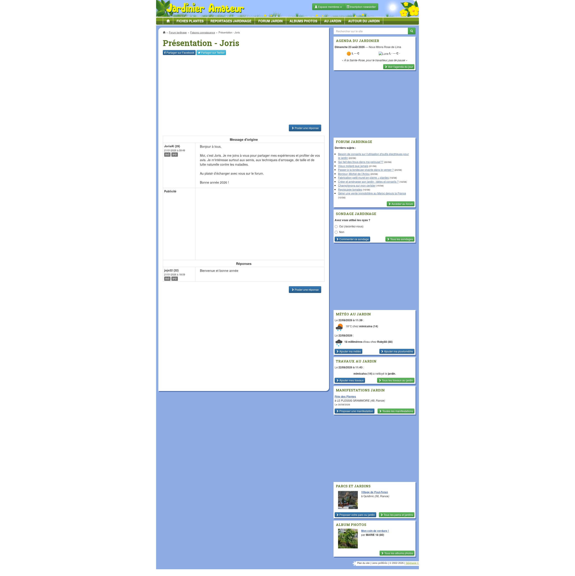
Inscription (254, 72)
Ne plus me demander (336, 125)
